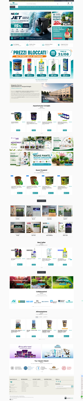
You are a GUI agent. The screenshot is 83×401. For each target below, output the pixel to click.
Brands (46, 386)
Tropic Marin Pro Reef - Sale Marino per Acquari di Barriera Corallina (63, 259)
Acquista (20, 130)
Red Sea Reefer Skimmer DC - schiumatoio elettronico (31, 123)
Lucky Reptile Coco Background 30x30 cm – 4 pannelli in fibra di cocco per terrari (16, 187)
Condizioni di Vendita (25, 383)
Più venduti (46, 383)
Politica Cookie (24, 391)
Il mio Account (35, 381)
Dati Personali (35, 382)
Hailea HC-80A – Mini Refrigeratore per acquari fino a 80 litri (62, 123)
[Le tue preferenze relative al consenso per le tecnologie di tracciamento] (82, 301)
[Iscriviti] (72, 386)
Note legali (23, 382)
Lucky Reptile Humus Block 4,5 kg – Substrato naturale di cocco (47, 187)
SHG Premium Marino (31, 258)
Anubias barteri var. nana (47, 258)
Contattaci (46, 381)
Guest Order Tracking (36, 386)
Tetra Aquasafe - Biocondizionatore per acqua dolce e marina (15, 259)
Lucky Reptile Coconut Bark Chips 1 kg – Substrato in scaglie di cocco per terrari (32, 187)
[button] (72, 9)
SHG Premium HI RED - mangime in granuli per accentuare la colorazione (31, 331)
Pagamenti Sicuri (24, 387)
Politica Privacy (64, 388)
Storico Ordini (35, 383)
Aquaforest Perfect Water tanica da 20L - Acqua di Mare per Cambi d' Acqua (16, 123)
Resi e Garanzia (24, 388)
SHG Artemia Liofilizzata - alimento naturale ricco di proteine (15, 331)
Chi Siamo (23, 381)
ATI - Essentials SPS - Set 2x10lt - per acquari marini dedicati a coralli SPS (47, 123)
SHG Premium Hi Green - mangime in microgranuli (47, 331)
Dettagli (33, 130)
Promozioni (46, 382)
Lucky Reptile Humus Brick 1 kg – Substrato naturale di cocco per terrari (63, 187)
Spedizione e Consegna (25, 386)
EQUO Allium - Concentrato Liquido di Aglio (63, 331)
